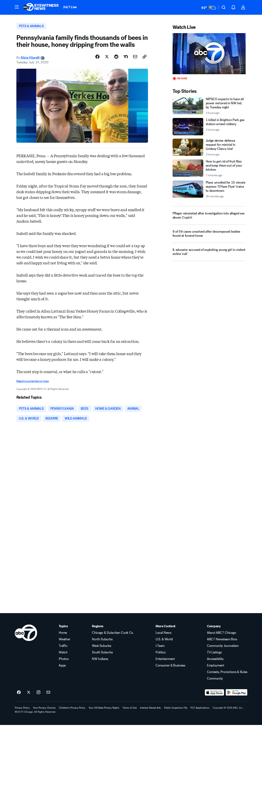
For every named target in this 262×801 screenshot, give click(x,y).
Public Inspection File (175, 708)
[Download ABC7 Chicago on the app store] (214, 692)
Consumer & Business (170, 665)
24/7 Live (70, 7)
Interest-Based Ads (150, 708)
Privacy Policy (22, 708)
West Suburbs (101, 645)
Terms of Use (130, 708)
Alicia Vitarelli (30, 57)
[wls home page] (26, 633)
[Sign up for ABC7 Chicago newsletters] (48, 692)
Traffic (63, 645)
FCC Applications (200, 708)
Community (215, 678)
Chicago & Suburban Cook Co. (113, 632)
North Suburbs (102, 639)
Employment (215, 665)
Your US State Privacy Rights (104, 708)
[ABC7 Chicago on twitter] (29, 692)
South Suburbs (102, 652)
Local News (163, 632)
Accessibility (215, 659)
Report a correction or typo (32, 381)
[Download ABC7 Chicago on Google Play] (236, 692)
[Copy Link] (144, 56)
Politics (160, 652)
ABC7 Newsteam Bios (222, 639)
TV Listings (214, 652)
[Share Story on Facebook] (97, 56)
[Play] (209, 53)
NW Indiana (100, 659)
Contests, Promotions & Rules (227, 672)
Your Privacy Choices (44, 708)
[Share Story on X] (106, 56)
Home (63, 632)
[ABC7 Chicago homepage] (41, 7)
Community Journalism (223, 645)
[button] (16, 7)
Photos (63, 659)
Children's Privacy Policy (72, 708)
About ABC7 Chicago (221, 632)
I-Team (160, 645)
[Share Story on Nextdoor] (125, 56)
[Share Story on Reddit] (116, 56)
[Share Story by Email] (135, 56)
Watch (63, 652)
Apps (62, 665)
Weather (64, 639)
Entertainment (165, 659)
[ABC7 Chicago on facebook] (19, 692)
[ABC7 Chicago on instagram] (38, 692)
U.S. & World (164, 639)
